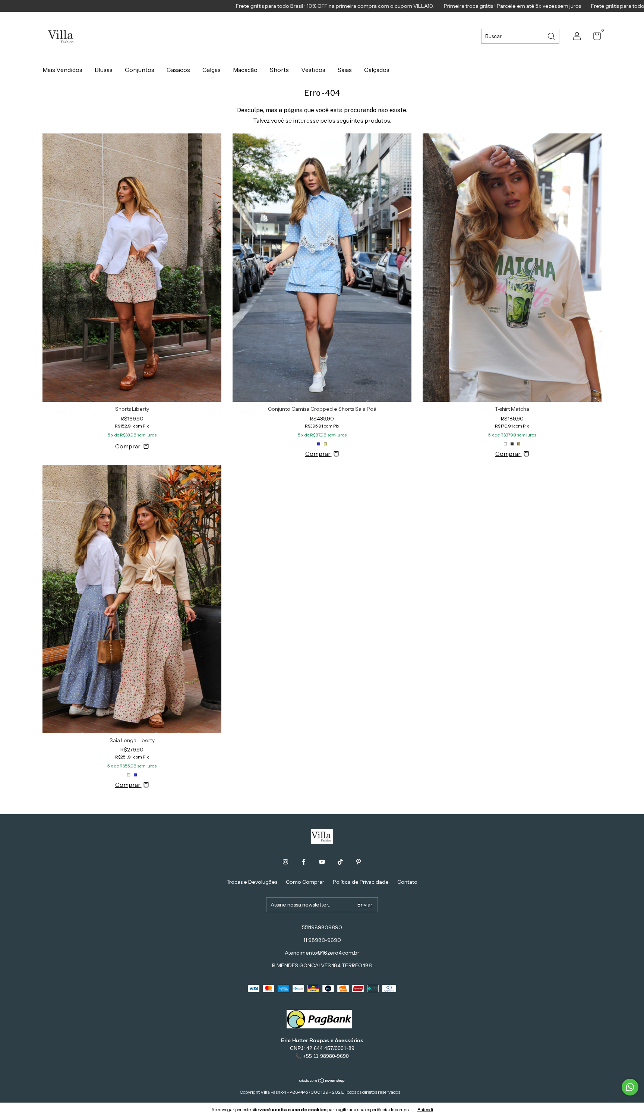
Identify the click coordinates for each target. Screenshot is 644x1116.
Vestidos (313, 69)
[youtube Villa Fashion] (322, 862)
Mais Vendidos (62, 69)
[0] (594, 38)
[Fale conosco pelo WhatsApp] (630, 1087)
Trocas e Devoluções (252, 882)
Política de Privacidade (361, 882)
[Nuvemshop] (322, 1081)
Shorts (279, 69)
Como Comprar (305, 882)
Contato (407, 882)
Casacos (178, 69)
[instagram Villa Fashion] (285, 862)
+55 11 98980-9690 (326, 1056)
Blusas (104, 69)
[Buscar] (551, 35)
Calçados (376, 69)
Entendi (425, 1109)
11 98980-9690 (322, 940)
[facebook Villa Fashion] (304, 862)
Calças (211, 69)
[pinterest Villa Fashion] (359, 862)
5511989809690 (322, 927)
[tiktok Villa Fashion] (340, 862)
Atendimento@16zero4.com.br (322, 952)
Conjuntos (139, 69)
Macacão (245, 69)
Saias (345, 69)
